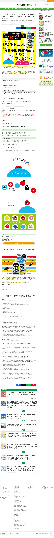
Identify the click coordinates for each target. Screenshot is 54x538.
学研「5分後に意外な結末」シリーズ (20, 509)
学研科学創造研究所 (17, 528)
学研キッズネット (17, 492)
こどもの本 (15, 8)
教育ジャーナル (17, 521)
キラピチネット (17, 515)
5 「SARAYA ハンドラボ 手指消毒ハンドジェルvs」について (14, 90)
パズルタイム (30, 486)
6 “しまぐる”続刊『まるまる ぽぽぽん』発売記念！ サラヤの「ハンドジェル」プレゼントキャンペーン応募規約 (19, 93)
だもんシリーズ (17, 487)
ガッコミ (15, 504)
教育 (1, 486)
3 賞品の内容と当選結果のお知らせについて (11, 85)
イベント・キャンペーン (8, 8)
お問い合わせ (12, 533)
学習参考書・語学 (21, 8)
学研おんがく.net (31, 488)
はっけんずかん (17, 488)
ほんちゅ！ (2, 492)
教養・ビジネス (32, 8)
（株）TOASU (44, 488)
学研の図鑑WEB (16, 500)
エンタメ (38, 8)
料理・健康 (2, 487)
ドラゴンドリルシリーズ (18, 501)
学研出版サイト (44, 486)
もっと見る (46, 45)
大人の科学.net (30, 487)
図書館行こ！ (16, 524)
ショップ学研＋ (3, 498)
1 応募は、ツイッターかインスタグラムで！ (11, 80)
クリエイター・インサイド (45, 8)
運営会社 (17, 533)
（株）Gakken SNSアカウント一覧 (47, 487)
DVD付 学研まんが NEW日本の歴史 (19, 505)
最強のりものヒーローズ (18, 514)
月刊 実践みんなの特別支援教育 (19, 523)
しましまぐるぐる (17, 486)
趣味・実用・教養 (4, 488)
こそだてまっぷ (17, 520)
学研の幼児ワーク (17, 491)
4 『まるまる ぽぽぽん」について (9, 87)
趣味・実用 (27, 8)
